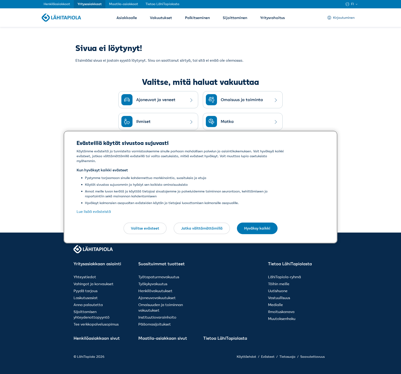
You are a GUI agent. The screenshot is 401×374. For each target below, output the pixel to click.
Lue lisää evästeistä (94, 211)
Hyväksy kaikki (257, 228)
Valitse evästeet (145, 228)
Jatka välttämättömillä (202, 228)
